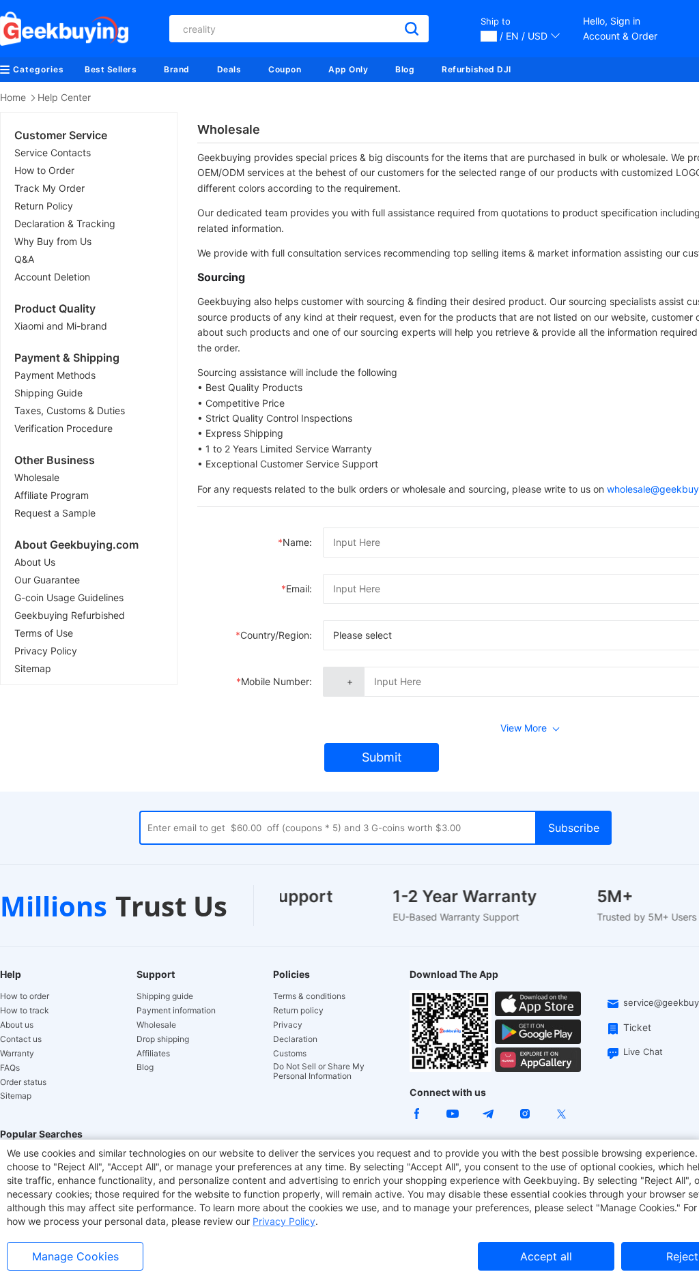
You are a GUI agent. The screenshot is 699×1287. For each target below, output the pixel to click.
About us (16, 1025)
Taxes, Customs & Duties (69, 410)
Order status (23, 1082)
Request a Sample (55, 513)
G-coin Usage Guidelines (69, 597)
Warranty (17, 1053)
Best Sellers (111, 69)
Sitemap (32, 668)
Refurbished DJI (476, 69)
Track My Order (49, 188)
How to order (24, 996)
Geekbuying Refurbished (69, 615)
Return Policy (43, 206)
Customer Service (60, 135)
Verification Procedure (63, 428)
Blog (404, 69)
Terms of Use (43, 633)
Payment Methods (55, 375)
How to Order (44, 170)
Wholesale (36, 477)
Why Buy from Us (52, 241)
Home (13, 97)
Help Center (64, 97)
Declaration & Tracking (64, 223)
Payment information (176, 1010)
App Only (348, 69)
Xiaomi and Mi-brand (60, 326)
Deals (229, 69)
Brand (177, 69)
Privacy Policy (45, 650)
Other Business (54, 460)
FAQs (10, 1068)
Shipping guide (165, 996)
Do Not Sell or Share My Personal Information (319, 1071)
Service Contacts (52, 152)
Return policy (298, 1010)
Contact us (21, 1039)
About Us (34, 562)
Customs (289, 1053)
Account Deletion (52, 277)
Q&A (24, 259)
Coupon (284, 69)
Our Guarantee (47, 579)
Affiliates (153, 1053)
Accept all (546, 1256)
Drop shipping (163, 1039)
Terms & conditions (309, 996)
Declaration (295, 1039)
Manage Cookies (75, 1256)
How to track (24, 1010)
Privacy (287, 1025)
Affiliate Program (51, 495)
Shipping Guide (48, 393)
